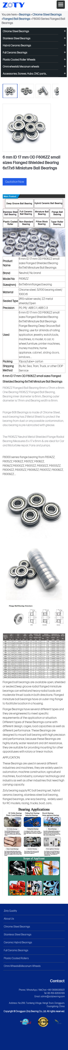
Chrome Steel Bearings (47, 14)
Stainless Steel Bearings (16, 38)
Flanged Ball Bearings (16, 19)
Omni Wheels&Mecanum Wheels (22, 966)
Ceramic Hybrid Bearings (18, 942)
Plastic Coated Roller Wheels (19, 59)
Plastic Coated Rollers (16, 958)
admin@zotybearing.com (53, 996)
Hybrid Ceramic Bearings (17, 45)
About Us (9, 918)
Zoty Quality (10, 910)
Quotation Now (14, 182)
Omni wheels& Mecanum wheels (21, 66)
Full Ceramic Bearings (15, 52)
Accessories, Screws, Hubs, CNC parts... (25, 73)
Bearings (24, 14)
